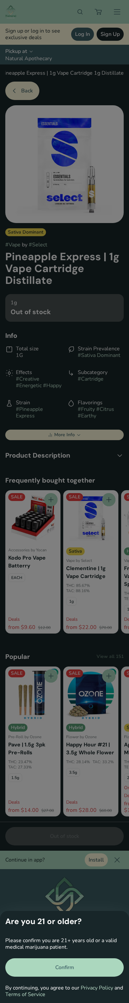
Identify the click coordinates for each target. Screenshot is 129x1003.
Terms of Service (25, 994)
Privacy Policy (97, 987)
